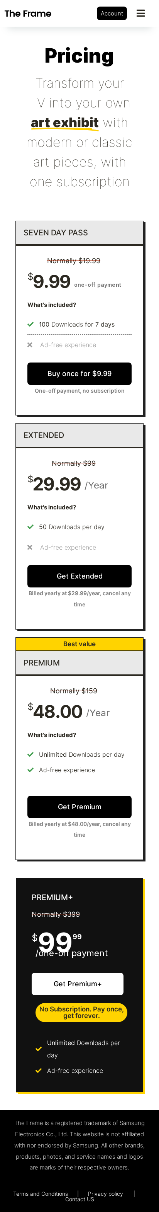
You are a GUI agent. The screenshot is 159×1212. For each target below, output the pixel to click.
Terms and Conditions (40, 1193)
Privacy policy (105, 1193)
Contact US (79, 1199)
